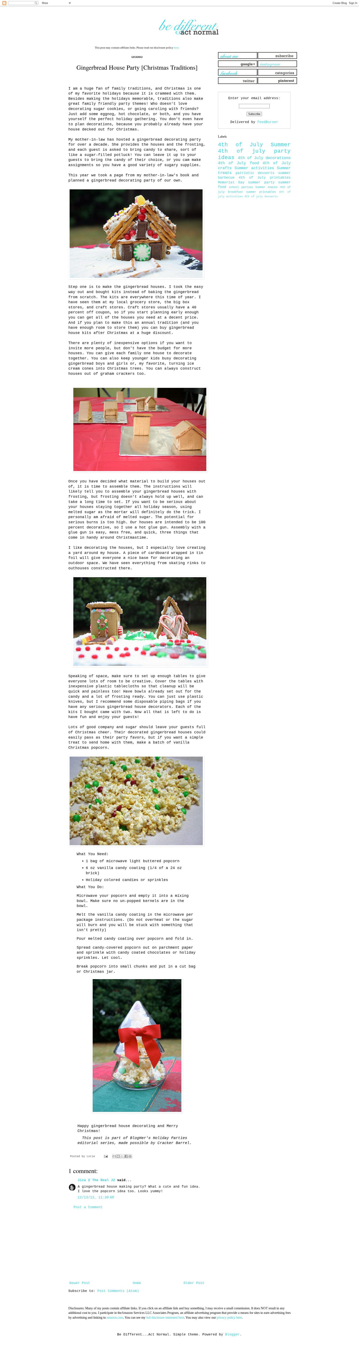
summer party (261, 182)
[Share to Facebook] (126, 1156)
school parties (241, 187)
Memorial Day (231, 182)
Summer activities (254, 168)
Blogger (232, 1334)
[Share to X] (122, 1156)
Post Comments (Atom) (118, 1291)
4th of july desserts (261, 196)
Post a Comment (88, 1207)
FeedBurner (267, 122)
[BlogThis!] (118, 1156)
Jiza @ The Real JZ (96, 1180)
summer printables (261, 192)
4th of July (240, 145)
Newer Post (79, 1283)
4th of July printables (265, 178)
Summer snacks (266, 187)
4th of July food (238, 163)
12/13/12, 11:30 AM (96, 1197)
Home (137, 1283)
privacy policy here (229, 1317)
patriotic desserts (255, 173)
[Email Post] (106, 1156)
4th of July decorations (264, 158)
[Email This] (114, 1156)
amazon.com (115, 1317)
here (176, 47)
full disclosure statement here (165, 1317)
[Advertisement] (137, 1245)
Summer (281, 145)
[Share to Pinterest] (130, 1156)
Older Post (194, 1283)
